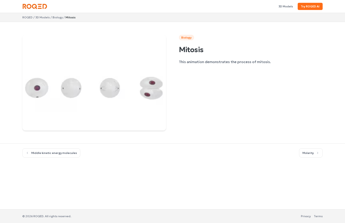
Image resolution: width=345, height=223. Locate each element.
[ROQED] (34, 6)
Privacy (306, 216)
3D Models (286, 6)
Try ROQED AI (310, 6)
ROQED (27, 17)
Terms (318, 216)
